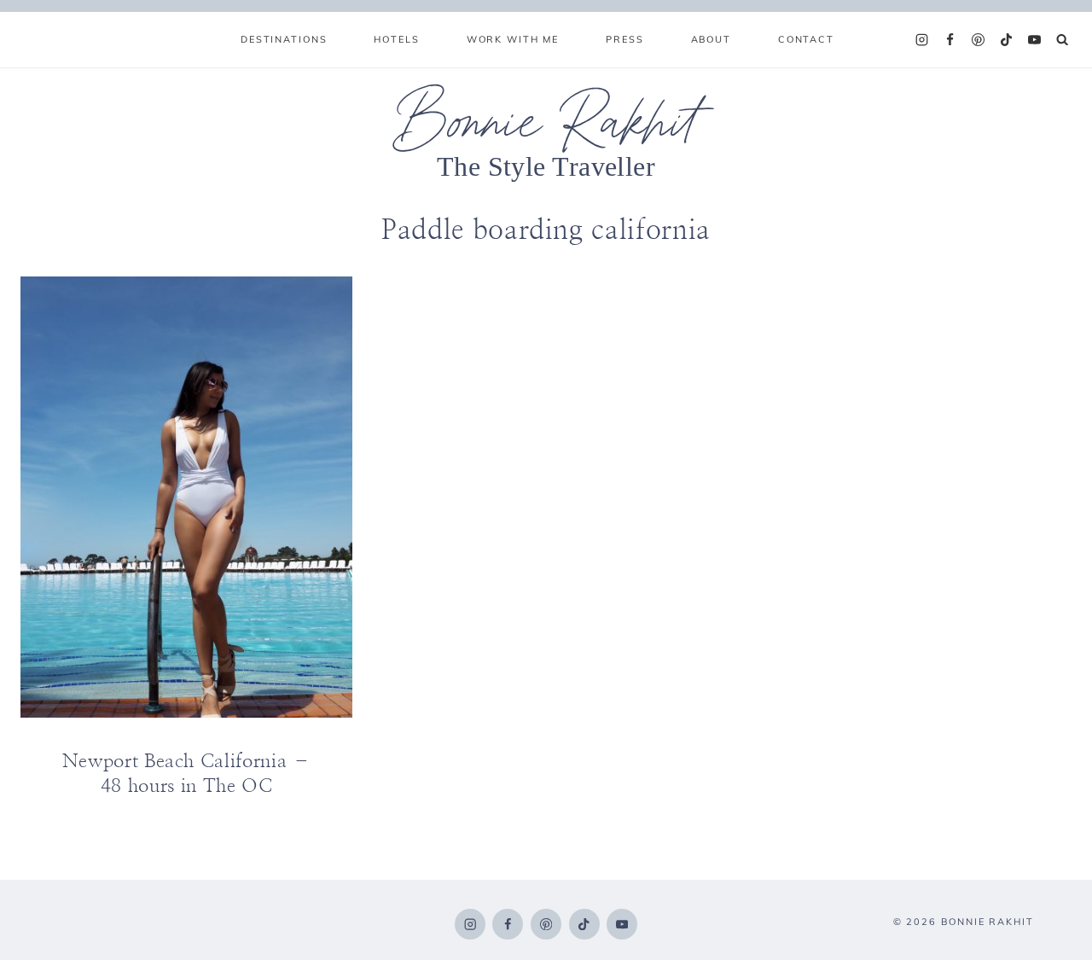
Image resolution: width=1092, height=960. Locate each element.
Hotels (396, 39)
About (711, 39)
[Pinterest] (978, 40)
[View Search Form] (1062, 39)
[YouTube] (1035, 40)
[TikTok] (1006, 40)
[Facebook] (950, 40)
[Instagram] (922, 40)
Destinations (284, 39)
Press (624, 39)
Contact (806, 39)
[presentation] (186, 497)
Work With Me (513, 39)
